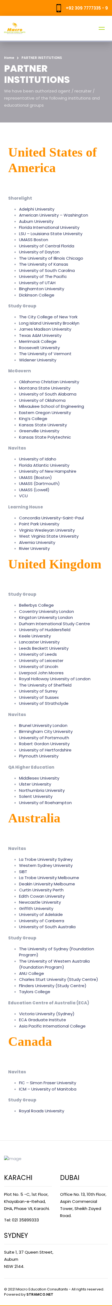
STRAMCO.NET (39, 1294)
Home (9, 57)
